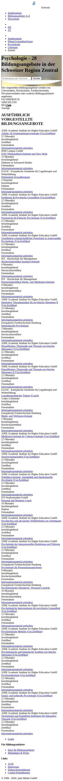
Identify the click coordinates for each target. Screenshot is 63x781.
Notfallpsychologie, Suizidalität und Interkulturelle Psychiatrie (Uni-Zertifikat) (27, 478)
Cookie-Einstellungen (19, 772)
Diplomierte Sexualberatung (15, 177)
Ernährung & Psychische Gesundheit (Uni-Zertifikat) (28, 197)
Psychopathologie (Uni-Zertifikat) (18, 675)
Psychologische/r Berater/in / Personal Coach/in (25, 587)
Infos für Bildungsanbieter (21, 750)
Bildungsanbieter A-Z (19, 16)
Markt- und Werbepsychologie (16, 416)
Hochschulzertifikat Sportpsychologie (20, 261)
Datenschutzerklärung (19, 769)
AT (9, 30)
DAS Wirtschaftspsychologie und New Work (24, 153)
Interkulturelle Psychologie (15, 325)
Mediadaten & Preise (18, 753)
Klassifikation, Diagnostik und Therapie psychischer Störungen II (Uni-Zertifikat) (28, 371)
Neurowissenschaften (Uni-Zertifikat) (20, 456)
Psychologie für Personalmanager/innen (21, 567)
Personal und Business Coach (16, 500)
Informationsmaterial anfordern (17, 148)
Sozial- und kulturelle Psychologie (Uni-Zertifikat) (26, 695)
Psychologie (14, 44)
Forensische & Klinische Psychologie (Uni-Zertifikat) (28, 218)
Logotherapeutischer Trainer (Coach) (20, 395)
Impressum (13, 766)
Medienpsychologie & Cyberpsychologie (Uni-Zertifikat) (30, 436)
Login (11, 739)
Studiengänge (15, 13)
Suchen (36, 78)
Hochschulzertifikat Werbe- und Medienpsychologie (27, 282)
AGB (10, 764)
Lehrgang (13, 47)
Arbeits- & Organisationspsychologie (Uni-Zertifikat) (28, 133)
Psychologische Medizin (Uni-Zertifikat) (21, 631)
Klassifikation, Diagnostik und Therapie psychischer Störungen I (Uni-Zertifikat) (28, 347)
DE (9, 27)
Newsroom (13, 18)
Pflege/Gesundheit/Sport (20, 41)
